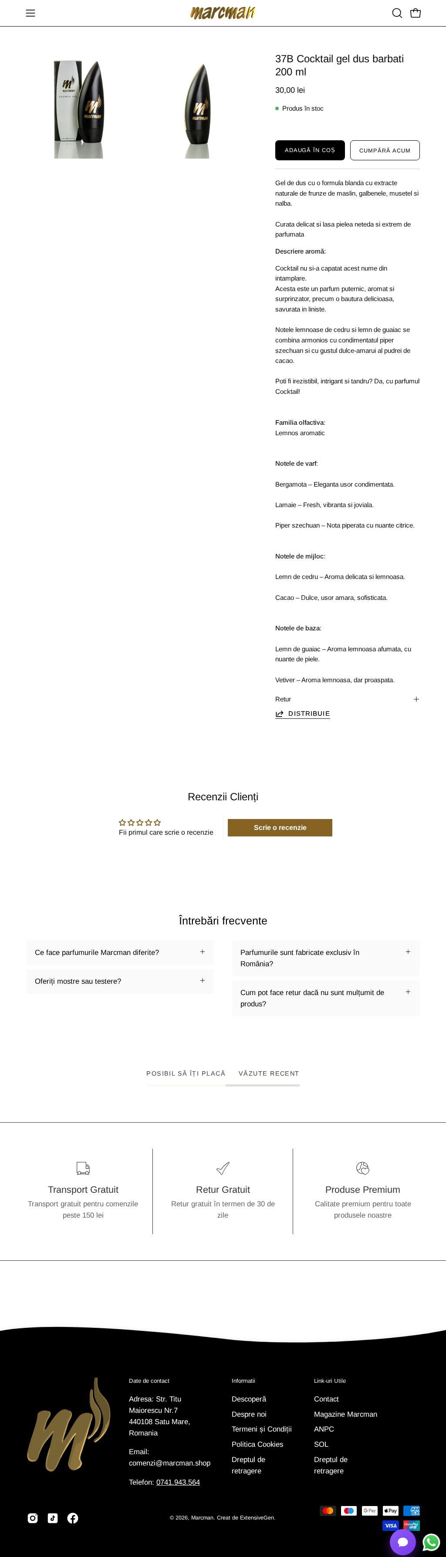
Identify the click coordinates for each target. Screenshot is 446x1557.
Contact (326, 1399)
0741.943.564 (178, 1482)
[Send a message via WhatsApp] (431, 1542)
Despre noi (249, 1414)
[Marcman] (223, 13)
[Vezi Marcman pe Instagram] (32, 1518)
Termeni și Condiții (262, 1429)
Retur (283, 699)
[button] (396, 13)
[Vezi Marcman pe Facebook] (72, 1518)
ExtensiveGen (257, 1518)
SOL (321, 1444)
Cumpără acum (385, 150)
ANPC (324, 1429)
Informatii (243, 1381)
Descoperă (249, 1399)
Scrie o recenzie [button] (280, 827)
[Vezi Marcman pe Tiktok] (52, 1518)
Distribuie (309, 713)
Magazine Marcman (345, 1414)
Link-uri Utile (330, 1381)
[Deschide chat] (403, 1542)
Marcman (202, 1518)
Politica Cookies (257, 1444)
